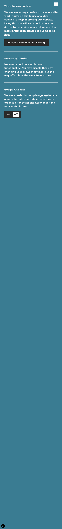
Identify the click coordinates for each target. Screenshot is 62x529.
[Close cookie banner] (56, 4)
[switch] (12, 114)
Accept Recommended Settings (26, 42)
